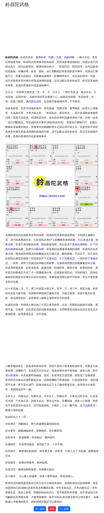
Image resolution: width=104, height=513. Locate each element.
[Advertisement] (52, 31)
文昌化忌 (51, 258)
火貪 (90, 239)
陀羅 (51, 57)
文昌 (58, 57)
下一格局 (64, 508)
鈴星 (43, 57)
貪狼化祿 (77, 244)
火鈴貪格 (13, 375)
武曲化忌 (33, 101)
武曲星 (89, 405)
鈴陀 (54, 235)
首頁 (52, 508)
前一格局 (40, 508)
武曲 (66, 57)
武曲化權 (39, 249)
